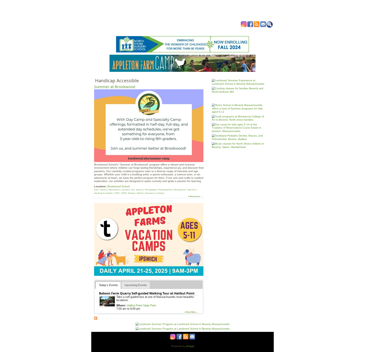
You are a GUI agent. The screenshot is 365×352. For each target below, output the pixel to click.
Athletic (139, 193)
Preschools (175, 31)
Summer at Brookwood (114, 86)
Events (146, 31)
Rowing (131, 193)
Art (132, 190)
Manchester (114, 190)
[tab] (108, 285)
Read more (195, 196)
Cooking (159, 193)
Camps (190, 31)
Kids (96, 190)
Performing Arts (165, 190)
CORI (116, 193)
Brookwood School (118, 186)
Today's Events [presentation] (108, 285)
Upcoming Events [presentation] (136, 285)
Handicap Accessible (103, 193)
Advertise (225, 31)
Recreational (179, 190)
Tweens (103, 190)
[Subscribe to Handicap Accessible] (95, 318)
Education (149, 193)
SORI (123, 193)
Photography (150, 190)
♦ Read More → (191, 312)
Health (202, 31)
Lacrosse (125, 190)
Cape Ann (191, 190)
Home (135, 31)
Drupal (190, 346)
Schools (159, 31)
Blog (213, 31)
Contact (240, 31)
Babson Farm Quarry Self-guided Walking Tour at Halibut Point (146, 293)
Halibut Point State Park (141, 305)
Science (139, 190)
